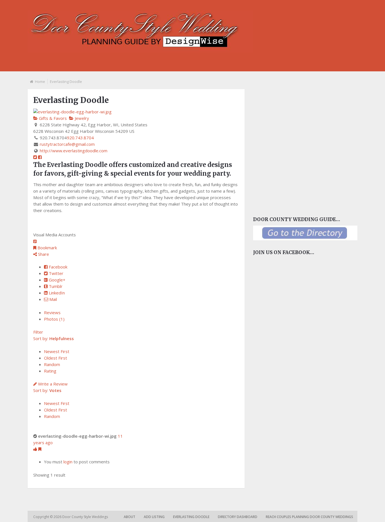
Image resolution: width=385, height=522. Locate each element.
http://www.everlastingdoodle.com (73, 150)
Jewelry (81, 118)
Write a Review (52, 384)
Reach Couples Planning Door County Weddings (309, 516)
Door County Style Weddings (85, 516)
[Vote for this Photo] (35, 449)
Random (52, 364)
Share (43, 254)
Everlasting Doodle (191, 516)
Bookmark (46, 247)
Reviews (52, 312)
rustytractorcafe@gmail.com (67, 144)
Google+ (56, 280)
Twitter (55, 273)
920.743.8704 (80, 137)
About (129, 516)
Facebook (57, 267)
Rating (50, 371)
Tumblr (55, 286)
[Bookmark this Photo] (39, 449)
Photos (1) (54, 319)
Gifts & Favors (52, 118)
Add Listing (154, 516)
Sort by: (53, 338)
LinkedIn (56, 293)
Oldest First (55, 358)
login (67, 461)
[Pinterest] (35, 241)
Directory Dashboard (237, 516)
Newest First (56, 351)
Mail (52, 299)
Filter (38, 332)
